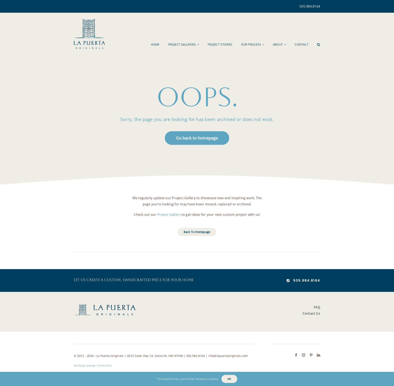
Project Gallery (169, 214)
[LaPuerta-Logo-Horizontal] (104, 306)
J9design (91, 365)
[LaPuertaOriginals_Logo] (89, 20)
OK (229, 379)
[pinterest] (311, 355)
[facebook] (296, 355)
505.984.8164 (309, 6)
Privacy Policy (105, 365)
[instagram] (303, 355)
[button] (318, 44)
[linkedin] (318, 355)
